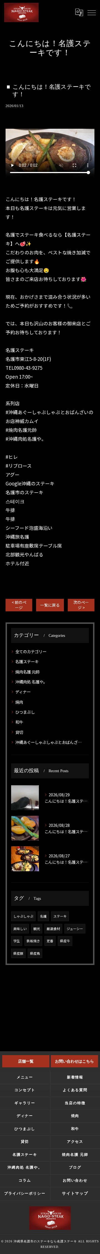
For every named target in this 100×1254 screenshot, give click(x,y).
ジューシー (75, 928)
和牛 (19, 722)
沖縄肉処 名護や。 (31, 682)
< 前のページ (19, 604)
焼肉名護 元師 (27, 672)
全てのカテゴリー (30, 651)
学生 (16, 940)
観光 (36, 928)
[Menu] (91, 12)
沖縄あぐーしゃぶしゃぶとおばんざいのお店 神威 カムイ (50, 742)
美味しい (20, 928)
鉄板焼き (33, 940)
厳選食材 (53, 928)
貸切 (19, 732)
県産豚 (18, 953)
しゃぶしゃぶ (23, 916)
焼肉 (19, 702)
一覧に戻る (50, 605)
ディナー (23, 692)
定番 (50, 940)
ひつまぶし (25, 712)
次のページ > (81, 604)
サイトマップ (75, 1193)
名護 (43, 916)
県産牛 (65, 940)
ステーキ (60, 916)
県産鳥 (35, 953)
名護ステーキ (27, 661)
